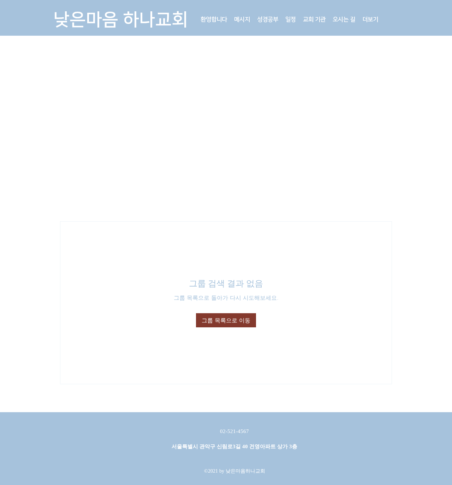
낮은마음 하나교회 (120, 20)
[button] (242, 19)
